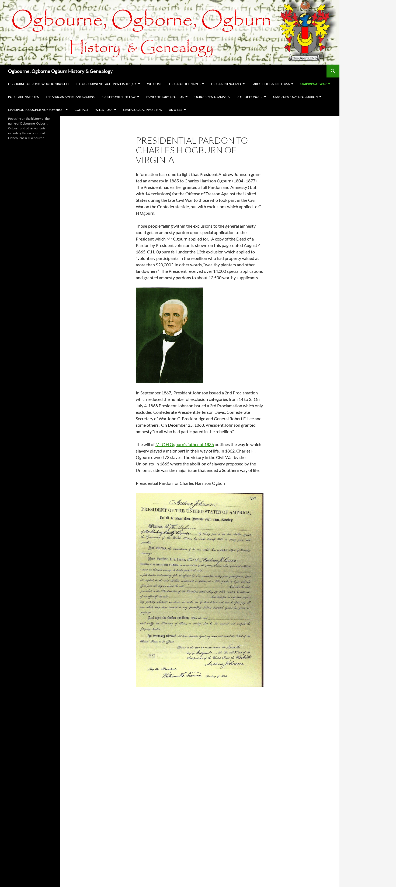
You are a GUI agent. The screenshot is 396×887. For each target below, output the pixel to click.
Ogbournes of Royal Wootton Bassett (38, 84)
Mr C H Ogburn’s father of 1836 (184, 444)
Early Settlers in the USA (271, 84)
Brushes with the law (119, 96)
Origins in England (226, 84)
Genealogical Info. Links (142, 109)
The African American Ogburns (70, 96)
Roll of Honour (249, 96)
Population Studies (23, 96)
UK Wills (175, 109)
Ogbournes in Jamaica (212, 96)
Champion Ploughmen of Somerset (36, 109)
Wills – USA (103, 109)
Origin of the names (184, 84)
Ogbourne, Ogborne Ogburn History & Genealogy (60, 71)
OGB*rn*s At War (313, 84)
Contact (81, 109)
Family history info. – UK (165, 96)
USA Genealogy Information (295, 96)
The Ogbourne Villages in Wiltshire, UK (106, 84)
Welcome (154, 84)
